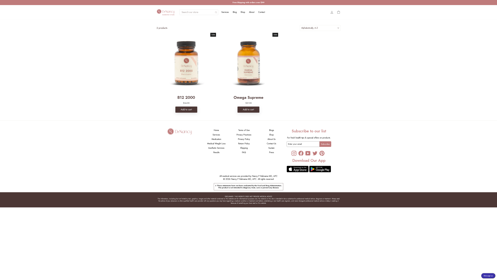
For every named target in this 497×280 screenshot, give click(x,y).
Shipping (244, 147)
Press (271, 152)
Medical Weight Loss (216, 143)
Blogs (271, 130)
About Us (272, 139)
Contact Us (271, 143)
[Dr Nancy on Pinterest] (321, 153)
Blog (235, 12)
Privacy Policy (244, 139)
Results (216, 152)
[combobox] (197, 12)
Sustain (271, 147)
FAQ (244, 152)
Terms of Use (244, 130)
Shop (243, 12)
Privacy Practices (243, 134)
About (251, 12)
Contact (261, 12)
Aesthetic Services (216, 147)
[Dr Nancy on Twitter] (314, 153)
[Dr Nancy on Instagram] (294, 153)
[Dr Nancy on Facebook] (301, 153)
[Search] (216, 12)
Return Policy (244, 143)
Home (216, 130)
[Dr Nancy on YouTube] (307, 153)
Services (225, 12)
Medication (216, 139)
